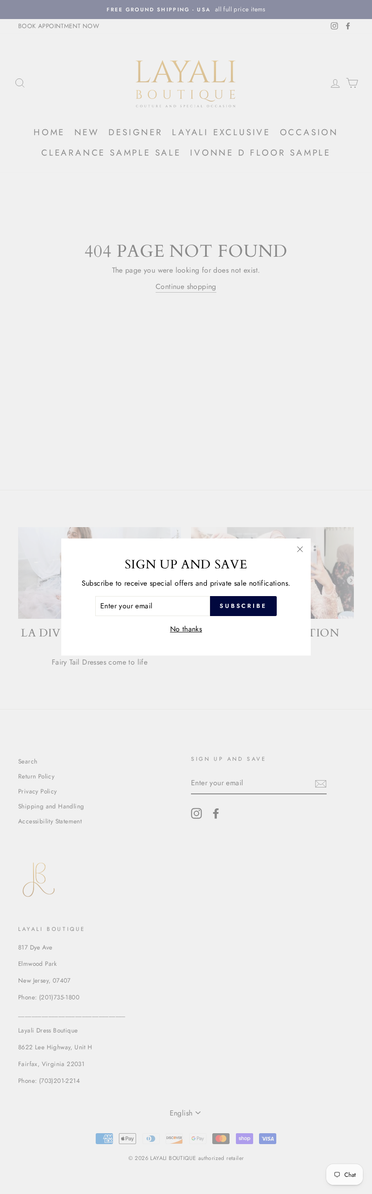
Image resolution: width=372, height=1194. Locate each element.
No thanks (186, 629)
